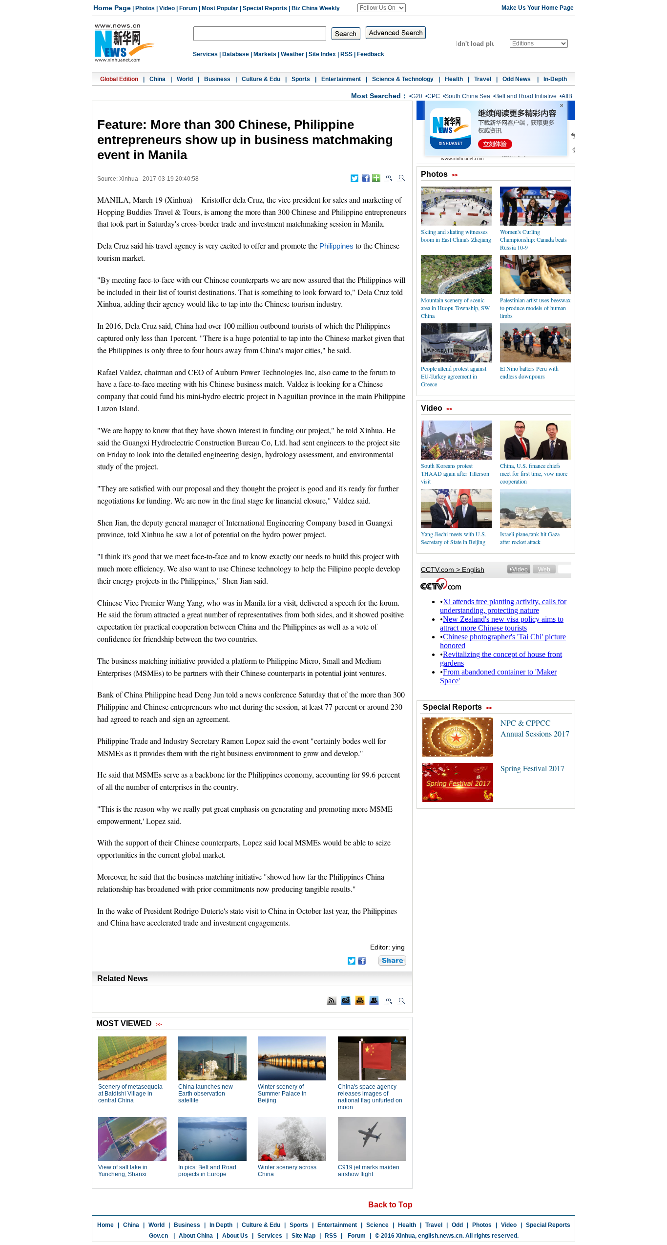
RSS (346, 54)
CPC (433, 96)
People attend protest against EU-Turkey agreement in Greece (453, 376)
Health (454, 79)
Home (105, 1225)
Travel (482, 79)
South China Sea (467, 96)
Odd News (517, 79)
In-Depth (555, 79)
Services (205, 54)
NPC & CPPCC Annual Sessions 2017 (534, 728)
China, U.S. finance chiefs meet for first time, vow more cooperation (533, 473)
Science (377, 1225)
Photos (145, 8)
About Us (235, 1235)
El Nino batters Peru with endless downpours (529, 372)
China (157, 79)
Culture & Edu (261, 79)
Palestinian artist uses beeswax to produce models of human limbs (535, 307)
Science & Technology (403, 79)
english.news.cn (440, 1235)
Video (167, 8)
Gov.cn (158, 1235)
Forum (188, 8)
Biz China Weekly (316, 8)
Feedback (370, 54)
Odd (457, 1225)
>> (455, 175)
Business (217, 79)
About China (196, 1235)
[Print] (360, 1000)
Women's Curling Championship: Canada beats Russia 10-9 (533, 239)
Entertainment (341, 79)
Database (235, 54)
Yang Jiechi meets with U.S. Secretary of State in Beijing (453, 538)
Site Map (303, 1235)
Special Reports (265, 8)
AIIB (567, 96)
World (185, 79)
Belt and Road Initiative (526, 96)
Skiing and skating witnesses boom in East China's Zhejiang (456, 235)
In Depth (220, 1225)
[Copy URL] (374, 1000)
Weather (292, 54)
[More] (376, 178)
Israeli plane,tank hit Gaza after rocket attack (530, 538)
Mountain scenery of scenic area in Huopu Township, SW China (455, 307)
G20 (416, 96)
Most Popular (220, 8)
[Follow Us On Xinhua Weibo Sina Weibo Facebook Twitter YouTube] (381, 7)
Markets (264, 54)
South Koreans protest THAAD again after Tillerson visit (455, 473)
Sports (301, 79)
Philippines (336, 246)
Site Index (322, 54)
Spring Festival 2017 (532, 768)
